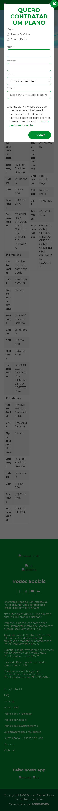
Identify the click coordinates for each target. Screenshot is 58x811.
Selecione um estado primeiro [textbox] (28, 94)
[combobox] (29, 95)
